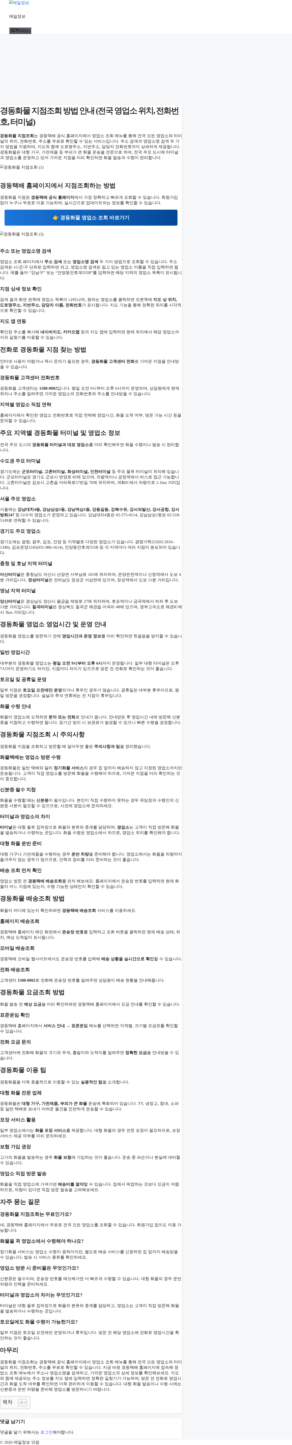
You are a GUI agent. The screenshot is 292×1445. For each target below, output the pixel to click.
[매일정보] (19, 2)
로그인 (46, 1432)
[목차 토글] (20, 1402)
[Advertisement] (91, 68)
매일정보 (17, 16)
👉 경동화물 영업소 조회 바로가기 (91, 217)
